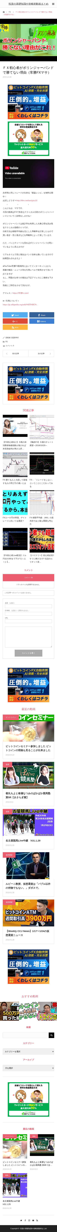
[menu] (53, 4)
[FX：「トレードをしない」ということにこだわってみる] (42, 464)
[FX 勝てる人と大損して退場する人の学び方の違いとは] (15, 464)
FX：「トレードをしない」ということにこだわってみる (41, 483)
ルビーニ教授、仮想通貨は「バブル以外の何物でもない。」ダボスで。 (28, 885)
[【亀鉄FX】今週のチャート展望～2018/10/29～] (42, 427)
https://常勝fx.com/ (20, 293)
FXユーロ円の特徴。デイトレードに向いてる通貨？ (15, 519)
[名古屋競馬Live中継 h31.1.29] (15, 1185)
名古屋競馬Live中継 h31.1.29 (23, 840)
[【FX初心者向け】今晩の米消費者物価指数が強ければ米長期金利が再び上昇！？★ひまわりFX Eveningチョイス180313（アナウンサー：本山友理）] (15, 427)
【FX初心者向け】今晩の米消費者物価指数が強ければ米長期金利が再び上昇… (15, 445)
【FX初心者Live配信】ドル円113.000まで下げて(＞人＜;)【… (14, 558)
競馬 (7, 765)
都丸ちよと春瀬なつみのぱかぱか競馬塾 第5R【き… (41, 1163)
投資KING (15, 338)
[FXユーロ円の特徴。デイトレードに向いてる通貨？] (15, 502)
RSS (36, 1220)
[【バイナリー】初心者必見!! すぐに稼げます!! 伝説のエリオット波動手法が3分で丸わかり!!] (42, 540)
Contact (32, 1220)
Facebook (24, 1220)
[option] (9, 1011)
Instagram (28, 1220)
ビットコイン (11, 717)
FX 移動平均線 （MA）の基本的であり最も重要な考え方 (42, 520)
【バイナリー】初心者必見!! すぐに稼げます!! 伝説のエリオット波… (42, 558)
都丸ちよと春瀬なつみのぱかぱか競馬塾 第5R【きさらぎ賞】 (28, 795)
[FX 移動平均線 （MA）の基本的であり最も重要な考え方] (42, 502)
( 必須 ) (9, 603)
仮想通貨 (9, 855)
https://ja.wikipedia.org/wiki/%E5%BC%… (20, 304)
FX (10, 12)
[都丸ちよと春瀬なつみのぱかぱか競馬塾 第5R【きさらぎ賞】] (42, 1146)
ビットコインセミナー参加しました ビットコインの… (15, 1163)
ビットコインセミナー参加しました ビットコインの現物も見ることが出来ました (28, 748)
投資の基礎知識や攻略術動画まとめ (28, 3)
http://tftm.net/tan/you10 (26, 200)
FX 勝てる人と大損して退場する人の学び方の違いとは (15, 481)
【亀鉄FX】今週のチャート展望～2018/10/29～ (41, 443)
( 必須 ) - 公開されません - (17, 610)
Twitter (20, 1220)
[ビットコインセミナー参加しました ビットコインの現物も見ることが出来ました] (15, 1146)
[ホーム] (4, 12)
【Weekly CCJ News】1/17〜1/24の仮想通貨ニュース (27, 933)
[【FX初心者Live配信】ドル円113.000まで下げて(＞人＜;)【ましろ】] (15, 540)
